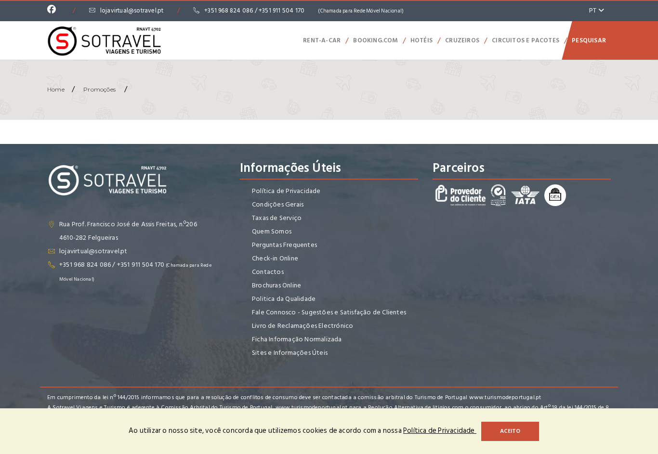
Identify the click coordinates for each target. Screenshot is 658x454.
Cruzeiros (462, 40)
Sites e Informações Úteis (290, 352)
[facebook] (54, 10)
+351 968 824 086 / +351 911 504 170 (304, 10)
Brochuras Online (276, 285)
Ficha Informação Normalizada (297, 339)
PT (593, 10)
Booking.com (375, 40)
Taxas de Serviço (277, 217)
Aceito (510, 431)
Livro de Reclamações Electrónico (302, 325)
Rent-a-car (322, 40)
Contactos (268, 271)
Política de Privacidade (286, 190)
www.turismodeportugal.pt (505, 397)
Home (56, 89)
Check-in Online (275, 258)
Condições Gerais (277, 204)
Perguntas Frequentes (284, 244)
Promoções (99, 89)
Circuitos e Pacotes (525, 40)
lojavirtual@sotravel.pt (132, 10)
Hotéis (421, 40)
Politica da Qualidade (284, 298)
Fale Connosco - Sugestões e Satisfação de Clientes (329, 312)
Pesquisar (589, 40)
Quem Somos (271, 231)
